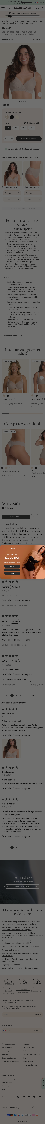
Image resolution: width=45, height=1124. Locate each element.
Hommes (12, 569)
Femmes (12, 566)
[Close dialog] (43, 546)
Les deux (12, 573)
